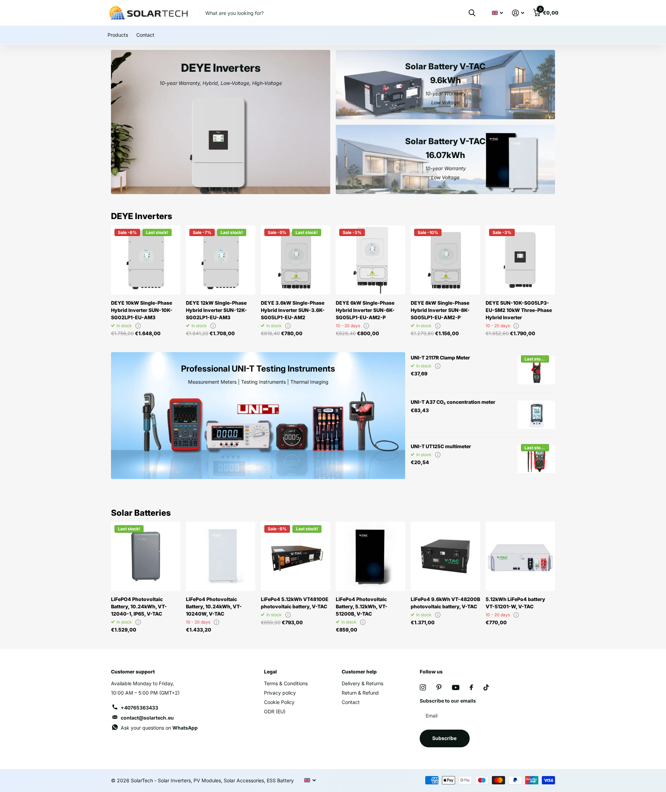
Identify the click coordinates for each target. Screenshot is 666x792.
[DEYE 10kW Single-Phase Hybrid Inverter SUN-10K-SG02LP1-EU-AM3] (145, 260)
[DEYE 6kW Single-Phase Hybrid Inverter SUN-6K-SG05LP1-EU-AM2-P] (370, 260)
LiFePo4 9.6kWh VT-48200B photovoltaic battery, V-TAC (445, 602)
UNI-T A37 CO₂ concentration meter (453, 402)
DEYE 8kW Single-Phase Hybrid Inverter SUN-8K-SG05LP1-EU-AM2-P (440, 310)
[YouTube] (455, 687)
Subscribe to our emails (448, 701)
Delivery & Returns (362, 683)
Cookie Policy (279, 702)
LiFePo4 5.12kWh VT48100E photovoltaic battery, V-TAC (294, 602)
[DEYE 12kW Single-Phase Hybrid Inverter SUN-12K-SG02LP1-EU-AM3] (220, 260)
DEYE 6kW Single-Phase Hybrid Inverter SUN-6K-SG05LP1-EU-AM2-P (365, 310)
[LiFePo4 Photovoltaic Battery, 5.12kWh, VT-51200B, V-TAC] (370, 556)
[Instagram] (423, 687)
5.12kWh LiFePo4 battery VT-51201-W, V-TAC (515, 602)
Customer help (359, 671)
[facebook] (471, 687)
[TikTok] (486, 687)
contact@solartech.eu (147, 718)
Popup (138, 325)
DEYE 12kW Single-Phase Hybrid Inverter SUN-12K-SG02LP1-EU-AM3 (216, 310)
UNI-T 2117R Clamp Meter (440, 357)
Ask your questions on (159, 728)
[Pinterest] (439, 687)
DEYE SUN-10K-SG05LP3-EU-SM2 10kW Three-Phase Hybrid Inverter (519, 310)
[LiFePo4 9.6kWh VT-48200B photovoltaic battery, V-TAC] (445, 556)
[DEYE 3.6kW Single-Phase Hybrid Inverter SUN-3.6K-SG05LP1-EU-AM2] (295, 260)
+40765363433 (139, 708)
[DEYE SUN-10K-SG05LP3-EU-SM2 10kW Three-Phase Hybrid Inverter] (520, 260)
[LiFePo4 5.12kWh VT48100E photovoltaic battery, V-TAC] (295, 556)
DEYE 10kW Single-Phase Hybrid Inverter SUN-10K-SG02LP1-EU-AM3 (141, 310)
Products (118, 35)
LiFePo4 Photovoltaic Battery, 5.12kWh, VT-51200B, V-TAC (361, 606)
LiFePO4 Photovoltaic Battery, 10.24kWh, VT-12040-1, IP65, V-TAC (139, 606)
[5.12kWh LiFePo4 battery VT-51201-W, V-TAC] (520, 556)
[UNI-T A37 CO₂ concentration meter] (536, 415)
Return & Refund (360, 693)
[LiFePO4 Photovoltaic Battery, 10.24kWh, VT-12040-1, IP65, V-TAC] (145, 556)
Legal (270, 671)
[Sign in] (518, 13)
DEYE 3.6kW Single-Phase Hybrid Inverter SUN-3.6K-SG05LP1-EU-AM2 (293, 310)
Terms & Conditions (286, 683)
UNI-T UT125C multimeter (441, 446)
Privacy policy (280, 693)
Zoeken (471, 12)
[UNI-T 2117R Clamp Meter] (536, 370)
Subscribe (445, 738)
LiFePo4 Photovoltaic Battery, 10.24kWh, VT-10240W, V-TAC (214, 606)
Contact (145, 35)
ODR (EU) (274, 711)
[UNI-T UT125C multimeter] (536, 459)
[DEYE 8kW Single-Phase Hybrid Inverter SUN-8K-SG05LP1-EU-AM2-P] (445, 260)
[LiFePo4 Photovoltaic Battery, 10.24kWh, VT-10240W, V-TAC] (220, 556)
